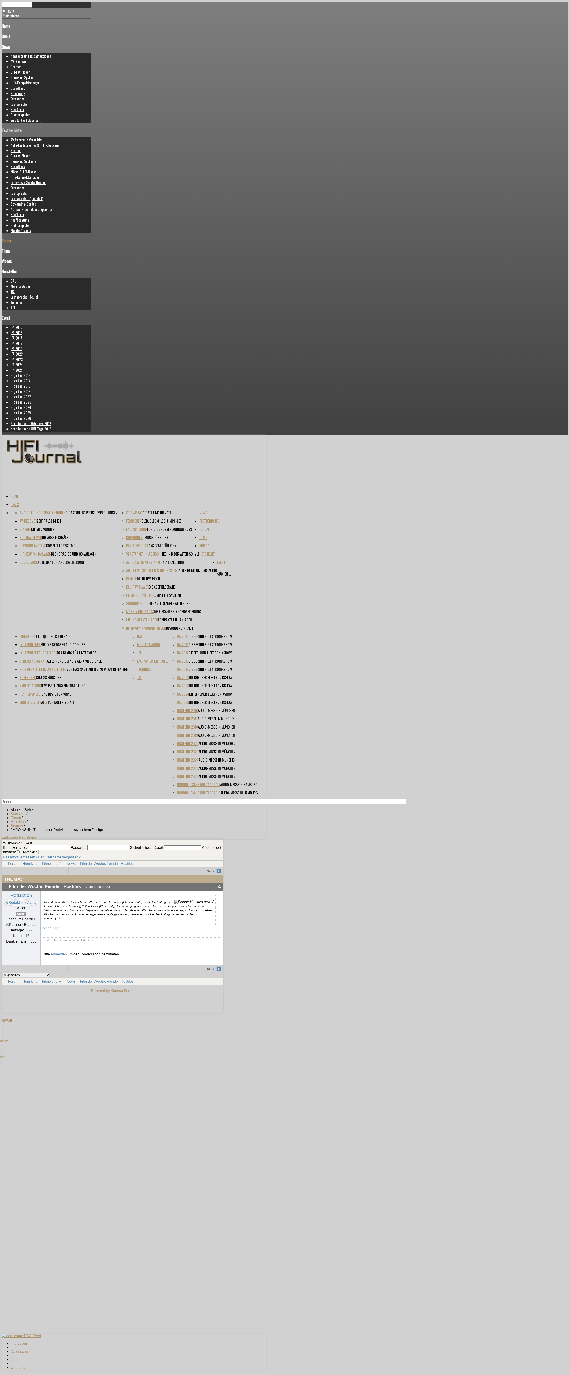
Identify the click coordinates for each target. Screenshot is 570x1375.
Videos (7, 261)
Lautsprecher (20, 104)
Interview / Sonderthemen (28, 182)
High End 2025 (21, 413)
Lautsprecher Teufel (24, 297)
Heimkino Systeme (23, 77)
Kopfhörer (17, 109)
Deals (6, 36)
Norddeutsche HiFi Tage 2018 (31, 429)
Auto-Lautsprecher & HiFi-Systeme (35, 145)
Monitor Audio (20, 286)
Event (6, 318)
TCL (13, 307)
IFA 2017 (16, 338)
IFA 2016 (16, 332)
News (6, 46)
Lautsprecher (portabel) (27, 198)
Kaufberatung (20, 220)
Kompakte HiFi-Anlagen (175, 620)
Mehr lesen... (53, 928)
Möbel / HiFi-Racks (24, 172)
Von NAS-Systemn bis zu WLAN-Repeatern (97, 669)
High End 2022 (21, 396)
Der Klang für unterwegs (76, 653)
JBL (13, 291)
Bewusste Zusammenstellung (63, 686)
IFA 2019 (16, 348)
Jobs (14, 1359)
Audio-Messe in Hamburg (239, 784)
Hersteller (9, 271)
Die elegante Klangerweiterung (60, 562)
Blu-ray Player (20, 72)
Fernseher (17, 99)
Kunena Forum (122, 991)
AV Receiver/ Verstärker (27, 140)
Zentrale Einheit (49, 521)
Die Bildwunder (42, 529)
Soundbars (18, 88)
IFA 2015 (16, 327)
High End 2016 (21, 375)
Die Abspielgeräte (55, 537)
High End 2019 (21, 391)
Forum (6, 241)
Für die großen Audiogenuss (169, 529)
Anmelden (59, 954)
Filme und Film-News (59, 864)
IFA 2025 (17, 370)
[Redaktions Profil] (21, 902)
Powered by (100, 991)
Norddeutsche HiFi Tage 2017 (31, 423)
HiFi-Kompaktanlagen (25, 83)
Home (6, 26)
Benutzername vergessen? (59, 857)
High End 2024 (21, 407)
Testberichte (12, 130)
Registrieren (28, 837)
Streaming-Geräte (23, 204)
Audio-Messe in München (216, 710)
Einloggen (10, 837)
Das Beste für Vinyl (163, 545)
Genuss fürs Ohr (155, 537)
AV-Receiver (19, 61)
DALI (14, 281)
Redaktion (21, 895)
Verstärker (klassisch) (26, 120)
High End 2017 (20, 380)
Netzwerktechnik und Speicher (31, 209)
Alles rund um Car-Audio (198, 570)
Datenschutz (21, 1351)
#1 (219, 886)
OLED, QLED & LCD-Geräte (52, 636)
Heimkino (30, 864)
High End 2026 (21, 418)
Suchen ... (224, 574)
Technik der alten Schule (180, 554)
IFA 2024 (17, 364)
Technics (17, 302)
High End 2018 (21, 386)
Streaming (18, 93)
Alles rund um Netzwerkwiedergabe (74, 661)
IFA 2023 (17, 359)
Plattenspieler (20, 115)
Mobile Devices (21, 230)
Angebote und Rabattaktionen (31, 56)
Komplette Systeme (60, 545)
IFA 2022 (17, 354)
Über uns (18, 1367)
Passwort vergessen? (20, 857)
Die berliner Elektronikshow (210, 636)
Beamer (16, 66)
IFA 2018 (16, 343)
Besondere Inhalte (179, 628)
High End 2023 (21, 402)
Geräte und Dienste (156, 512)
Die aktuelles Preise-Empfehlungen (91, 512)
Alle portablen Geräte (57, 702)
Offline (21, 913)
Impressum (19, 1343)
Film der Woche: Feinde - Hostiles (107, 864)
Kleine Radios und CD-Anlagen (73, 554)
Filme (6, 251)
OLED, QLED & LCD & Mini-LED (161, 521)
